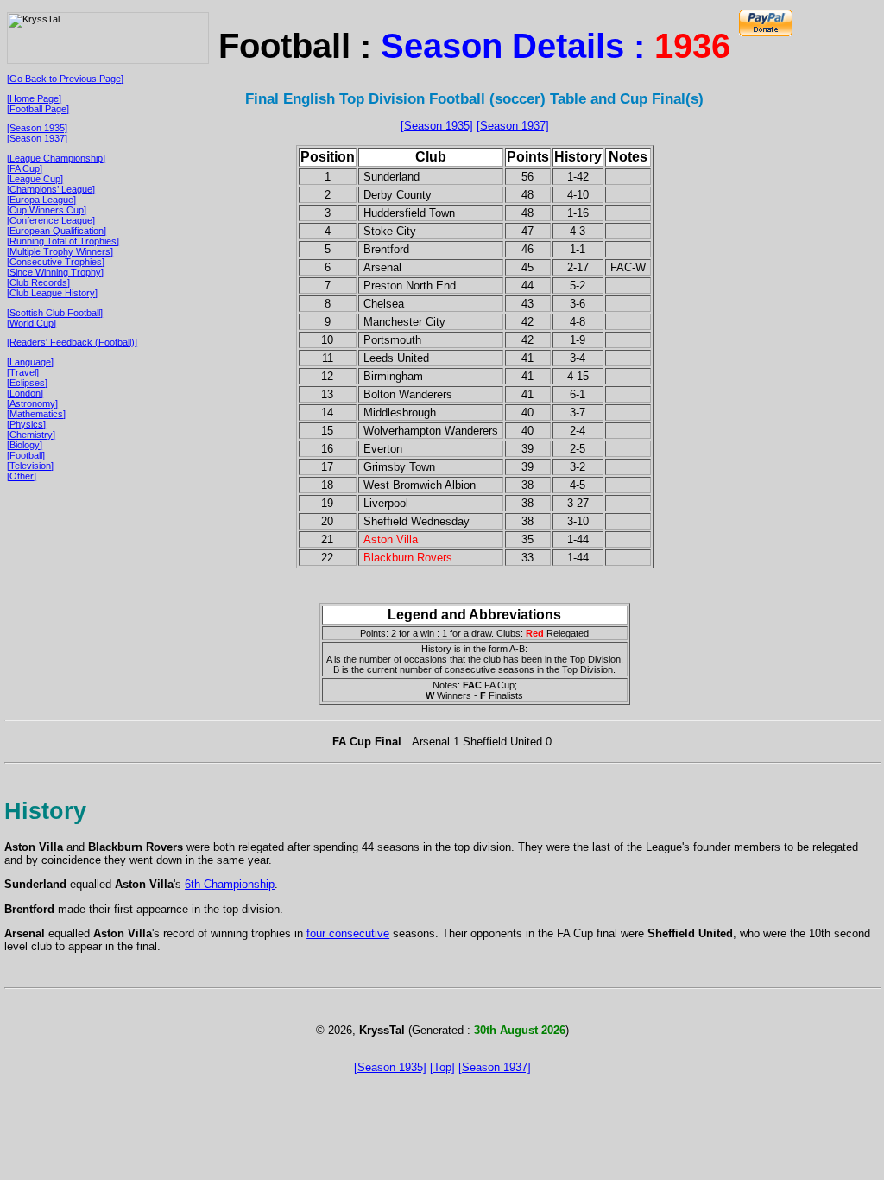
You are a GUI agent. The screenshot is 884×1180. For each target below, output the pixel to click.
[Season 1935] (37, 128)
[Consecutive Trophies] (55, 262)
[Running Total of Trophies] (63, 241)
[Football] (26, 455)
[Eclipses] (27, 382)
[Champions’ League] (51, 189)
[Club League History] (52, 293)
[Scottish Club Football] (55, 313)
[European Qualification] (56, 230)
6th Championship (230, 884)
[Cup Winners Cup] (46, 210)
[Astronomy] (32, 403)
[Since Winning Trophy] (55, 272)
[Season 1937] (37, 138)
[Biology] (24, 445)
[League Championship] (56, 158)
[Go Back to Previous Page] (65, 78)
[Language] (30, 362)
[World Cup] (31, 323)
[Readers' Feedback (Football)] (72, 342)
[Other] (21, 476)
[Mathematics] (36, 414)
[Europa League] (41, 199)
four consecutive (347, 933)
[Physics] (26, 424)
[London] (25, 393)
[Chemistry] (31, 434)
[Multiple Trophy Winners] (60, 251)
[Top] (442, 1067)
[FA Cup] (24, 168)
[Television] (30, 465)
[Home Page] (34, 98)
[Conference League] (51, 220)
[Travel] (23, 372)
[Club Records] (38, 282)
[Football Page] (38, 109)
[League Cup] (35, 179)
